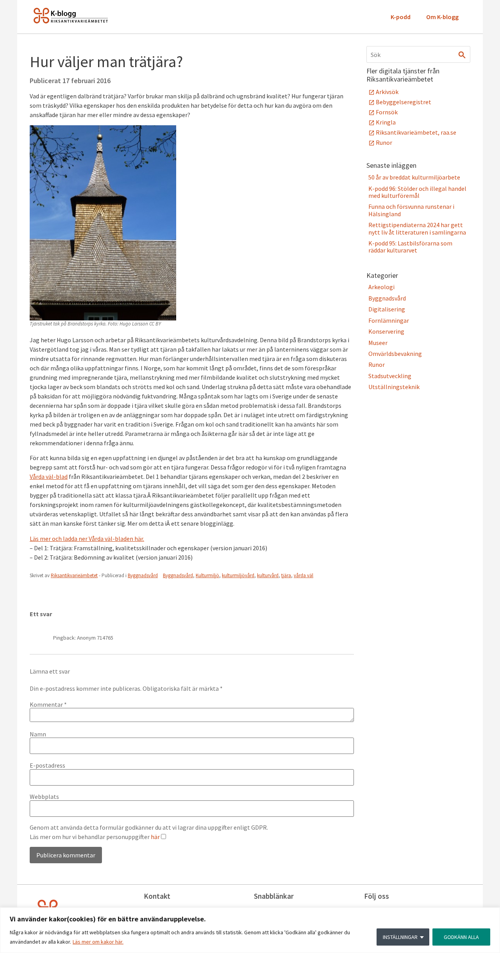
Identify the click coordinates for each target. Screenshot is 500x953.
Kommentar (48, 704)
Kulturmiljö (207, 575)
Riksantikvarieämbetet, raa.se (416, 132)
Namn (38, 734)
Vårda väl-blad (49, 476)
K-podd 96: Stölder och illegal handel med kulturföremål (417, 192)
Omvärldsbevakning (395, 353)
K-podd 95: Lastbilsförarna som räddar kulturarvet (410, 246)
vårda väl (303, 575)
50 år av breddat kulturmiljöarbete (414, 177)
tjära (286, 575)
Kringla (386, 122)
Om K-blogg (442, 17)
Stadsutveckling (389, 376)
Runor (384, 142)
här (155, 837)
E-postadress (47, 765)
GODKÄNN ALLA (461, 937)
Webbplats (44, 796)
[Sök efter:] (418, 54)
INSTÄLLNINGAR (400, 937)
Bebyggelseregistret (403, 102)
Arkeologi (381, 287)
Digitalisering (386, 309)
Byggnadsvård (143, 575)
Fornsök (387, 112)
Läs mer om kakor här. (98, 941)
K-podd (401, 17)
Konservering (386, 331)
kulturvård (268, 575)
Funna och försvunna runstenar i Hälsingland (411, 210)
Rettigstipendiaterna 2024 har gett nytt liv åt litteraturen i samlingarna (417, 228)
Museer (378, 343)
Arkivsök (387, 92)
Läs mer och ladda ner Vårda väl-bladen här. (87, 538)
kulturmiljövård (238, 575)
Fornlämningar (388, 320)
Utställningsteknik (394, 387)
